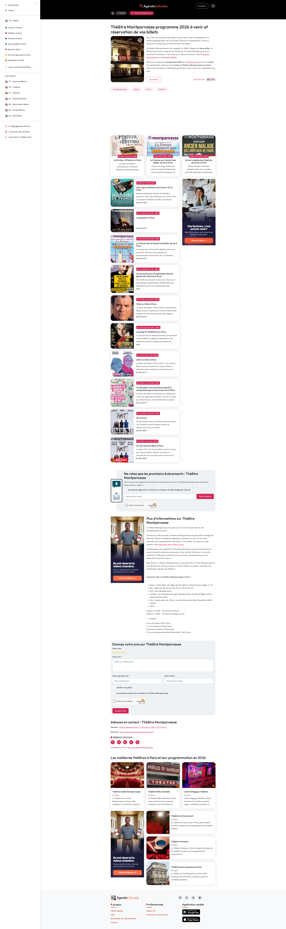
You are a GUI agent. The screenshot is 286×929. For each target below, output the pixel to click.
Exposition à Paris (16, 60)
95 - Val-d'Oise (15, 116)
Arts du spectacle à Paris (19, 55)
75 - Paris (13, 21)
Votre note (116, 648)
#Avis (149, 89)
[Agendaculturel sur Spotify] (200, 898)
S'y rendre (153, 79)
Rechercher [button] (12, 5)
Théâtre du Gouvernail (182, 816)
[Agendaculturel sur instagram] (193, 898)
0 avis (212, 79)
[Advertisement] (163, 112)
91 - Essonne (14, 93)
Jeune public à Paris (17, 44)
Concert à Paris (15, 27)
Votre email (169, 676)
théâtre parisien (194, 62)
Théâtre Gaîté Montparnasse (126, 791)
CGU (112, 915)
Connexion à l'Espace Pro (18, 137)
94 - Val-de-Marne (17, 110)
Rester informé (205, 496)
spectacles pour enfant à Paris (171, 544)
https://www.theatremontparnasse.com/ (137, 732)
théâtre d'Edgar (170, 57)
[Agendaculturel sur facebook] (187, 898)
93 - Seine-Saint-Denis (19, 104)
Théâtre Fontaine (179, 841)
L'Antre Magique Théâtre (196, 791)
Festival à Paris (15, 38)
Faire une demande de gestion (140, 747)
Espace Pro (151, 911)
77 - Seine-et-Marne (18, 81)
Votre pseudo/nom (120, 676)
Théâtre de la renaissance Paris (186, 867)
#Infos (136, 89)
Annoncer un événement (157, 915)
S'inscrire (202, 6)
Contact (114, 922)
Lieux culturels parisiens (18, 67)
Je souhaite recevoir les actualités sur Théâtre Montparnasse (142, 693)
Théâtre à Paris (15, 33)
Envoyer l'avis (120, 711)
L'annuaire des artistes (17, 131)
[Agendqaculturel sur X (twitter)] (180, 898)
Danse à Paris (14, 49)
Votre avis (116, 657)
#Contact (161, 89)
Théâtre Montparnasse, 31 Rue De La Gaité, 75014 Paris (142, 727)
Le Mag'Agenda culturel (17, 126)
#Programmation (120, 89)
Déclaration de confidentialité (123, 918)
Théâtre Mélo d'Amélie (159, 791)
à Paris (127, 160)
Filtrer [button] (9, 10)
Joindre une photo (124, 687)
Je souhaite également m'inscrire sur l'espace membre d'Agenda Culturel (159, 490)
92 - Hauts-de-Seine (18, 98)
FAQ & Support (117, 911)
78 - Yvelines (14, 87)
